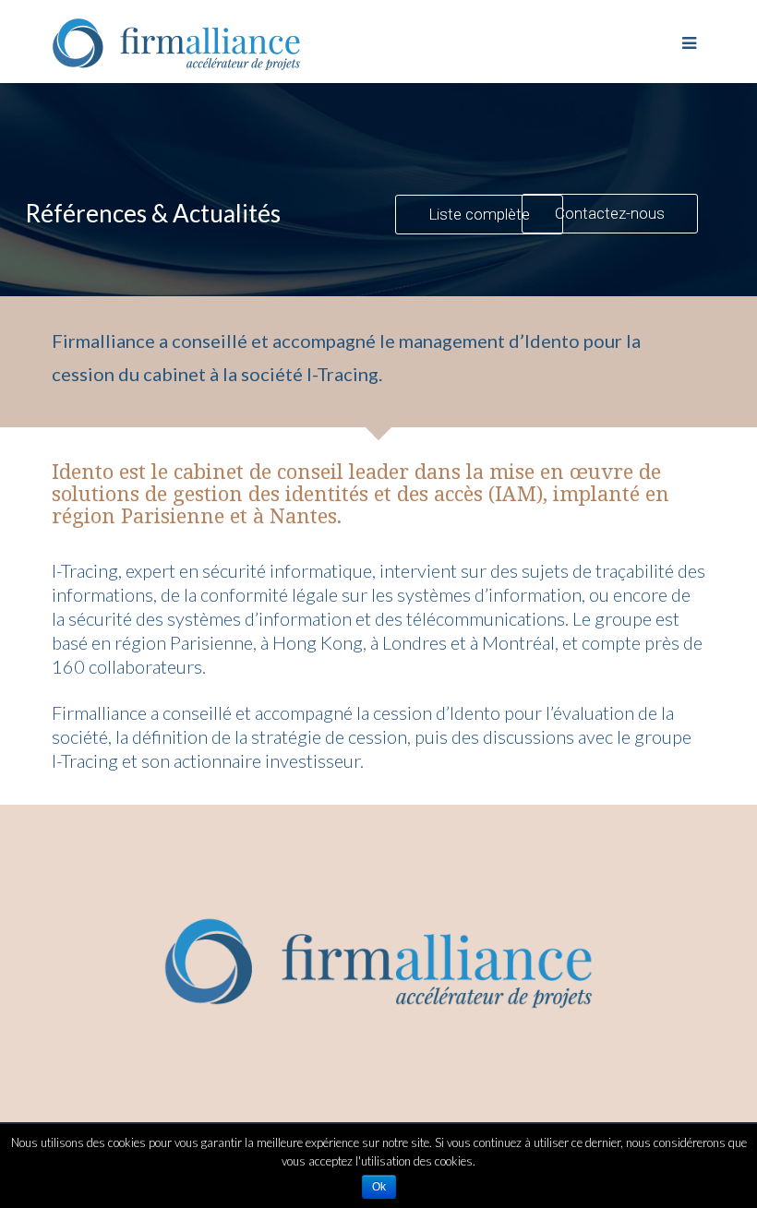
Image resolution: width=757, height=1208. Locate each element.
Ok (379, 1186)
